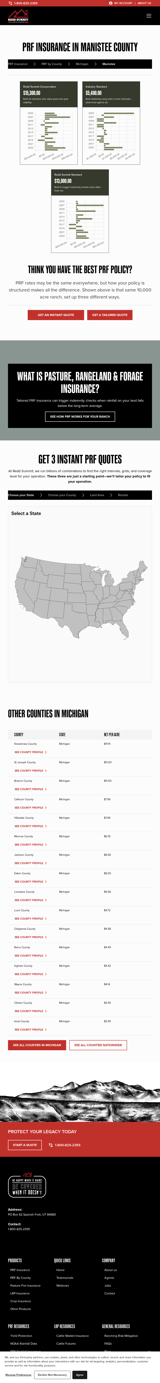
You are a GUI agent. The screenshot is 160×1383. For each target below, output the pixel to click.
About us (110, 1270)
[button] (148, 15)
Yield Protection (21, 1336)
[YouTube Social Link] (45, 1241)
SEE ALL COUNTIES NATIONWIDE (98, 1045)
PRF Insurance (20, 1270)
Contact (109, 1293)
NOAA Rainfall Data (23, 1343)
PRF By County (20, 1278)
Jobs (107, 1285)
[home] (18, 16)
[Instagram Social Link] (20, 1241)
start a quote (25, 1145)
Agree (80, 1375)
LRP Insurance (20, 1293)
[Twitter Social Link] (28, 1241)
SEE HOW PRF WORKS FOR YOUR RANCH (80, 416)
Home (60, 1270)
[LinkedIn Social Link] (37, 1241)
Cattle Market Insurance (72, 1336)
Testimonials (64, 1278)
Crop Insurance (20, 1301)
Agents (109, 1278)
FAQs (108, 1343)
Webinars (62, 1285)
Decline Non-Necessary (52, 1375)
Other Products (20, 1309)
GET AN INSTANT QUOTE (56, 315)
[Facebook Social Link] (11, 1241)
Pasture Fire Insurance (25, 1285)
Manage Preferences (18, 1375)
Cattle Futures (66, 1343)
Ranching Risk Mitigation (121, 1336)
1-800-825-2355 (19, 1229)
